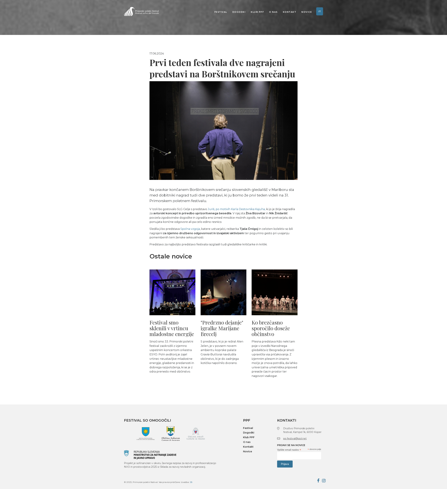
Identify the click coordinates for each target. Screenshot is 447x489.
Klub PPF (257, 12)
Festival (220, 12)
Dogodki (239, 12)
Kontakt (289, 12)
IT (319, 11)
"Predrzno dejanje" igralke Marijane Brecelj (222, 328)
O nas (273, 12)
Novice (306, 12)
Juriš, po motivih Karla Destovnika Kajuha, (236, 209)
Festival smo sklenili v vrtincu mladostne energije (171, 328)
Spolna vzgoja (190, 229)
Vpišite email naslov (289, 449)
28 (191, 482)
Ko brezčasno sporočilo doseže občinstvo (271, 328)
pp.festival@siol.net (295, 438)
